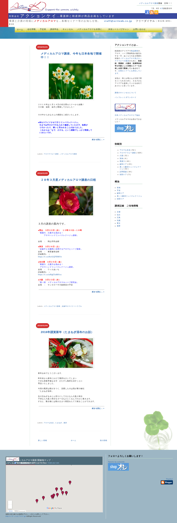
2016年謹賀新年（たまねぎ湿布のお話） (67, 332)
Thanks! (169, 479)
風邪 (65, 423)
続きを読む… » (98, 139)
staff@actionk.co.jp (118, 21)
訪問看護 (123, 172)
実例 (122, 158)
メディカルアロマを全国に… (90, 29)
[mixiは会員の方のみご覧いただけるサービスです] (156, 14)
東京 (118, 223)
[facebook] (143, 14)
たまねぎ (59, 423)
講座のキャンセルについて (125, 93)
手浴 (118, 190)
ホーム (20, 29)
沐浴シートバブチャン (118, 29)
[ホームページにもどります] (40, 12)
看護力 (123, 161)
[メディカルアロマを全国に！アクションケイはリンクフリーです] (125, 111)
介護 (122, 156)
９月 (161, 8)
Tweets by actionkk (116, 462)
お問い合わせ (139, 29)
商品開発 (134, 51)
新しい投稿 (42, 440)
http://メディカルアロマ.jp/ (16, 516)
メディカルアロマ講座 (148, 3)
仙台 (118, 215)
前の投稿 (103, 440)
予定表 (43, 29)
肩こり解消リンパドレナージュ (129, 196)
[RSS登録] (151, 14)
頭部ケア (123, 174)
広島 (118, 217)
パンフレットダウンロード (125, 97)
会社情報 (31, 29)
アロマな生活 (49, 423)
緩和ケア (123, 164)
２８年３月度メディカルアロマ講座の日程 (68, 179)
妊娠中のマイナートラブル (72, 306)
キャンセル (68, 29)
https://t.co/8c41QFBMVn (50, 257)
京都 (118, 212)
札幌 (118, 220)
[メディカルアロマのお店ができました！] (125, 132)
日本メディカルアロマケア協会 (127, 115)
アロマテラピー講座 (51, 154)
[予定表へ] (12, 460)
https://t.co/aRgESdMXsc (50, 275)
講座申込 (54, 29)
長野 (118, 226)
